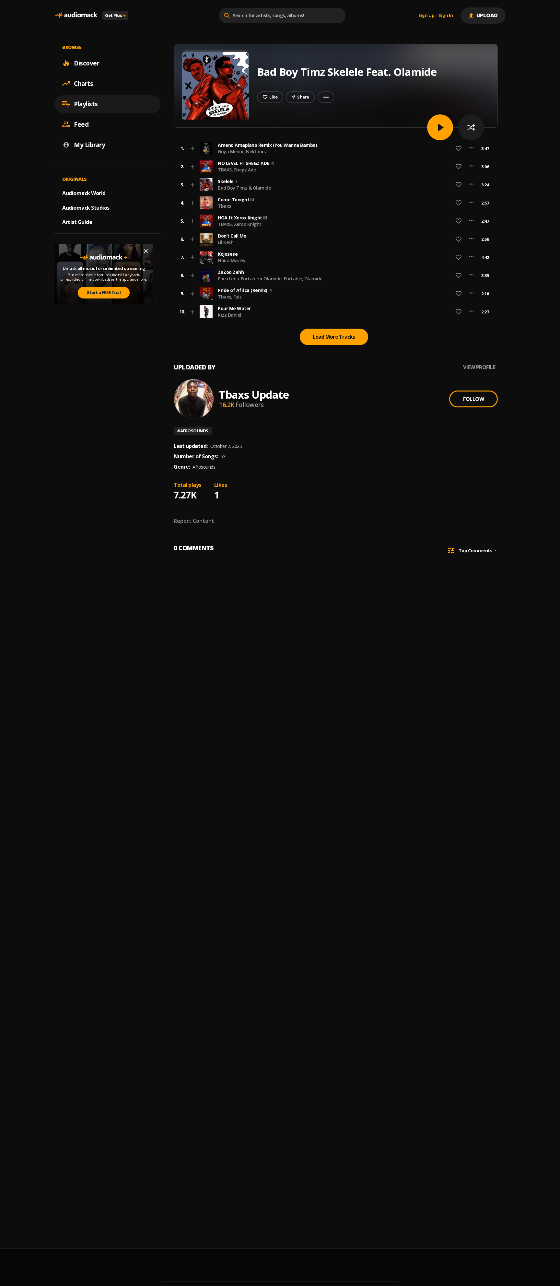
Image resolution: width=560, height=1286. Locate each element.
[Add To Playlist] (192, 148)
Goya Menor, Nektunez (242, 151)
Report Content (194, 520)
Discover (86, 63)
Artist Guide (77, 222)
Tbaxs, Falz (230, 297)
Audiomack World (84, 192)
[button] (334, 148)
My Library (89, 144)
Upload (487, 15)
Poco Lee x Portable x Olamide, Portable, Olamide (270, 278)
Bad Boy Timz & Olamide (244, 188)
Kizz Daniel (229, 315)
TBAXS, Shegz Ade (237, 170)
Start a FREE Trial (104, 292)
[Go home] (75, 15)
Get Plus (115, 15)
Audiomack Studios (86, 207)
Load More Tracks (334, 336)
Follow (473, 399)
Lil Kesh (225, 242)
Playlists (86, 103)
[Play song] (440, 127)
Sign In (445, 15)
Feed (81, 124)
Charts (83, 83)
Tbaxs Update (254, 394)
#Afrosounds (192, 431)
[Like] (458, 148)
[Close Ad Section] (146, 251)
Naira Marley (231, 260)
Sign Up (426, 15)
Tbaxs (224, 206)
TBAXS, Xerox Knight (240, 224)
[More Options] (471, 148)
